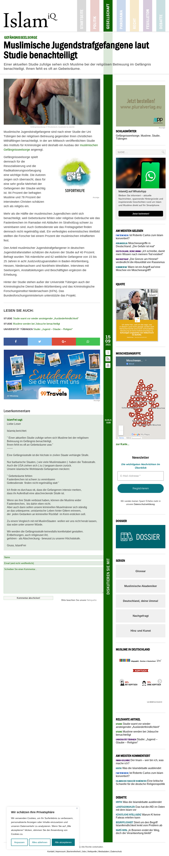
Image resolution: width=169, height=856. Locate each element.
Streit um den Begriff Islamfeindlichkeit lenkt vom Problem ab (139, 824)
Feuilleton (147, 16)
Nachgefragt (141, 615)
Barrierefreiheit (73, 851)
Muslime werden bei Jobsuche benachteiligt (32, 323)
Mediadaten (103, 851)
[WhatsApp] (88, 342)
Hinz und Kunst (141, 630)
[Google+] (64, 342)
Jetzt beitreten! (140, 213)
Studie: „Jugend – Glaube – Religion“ (38, 329)
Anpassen (19, 842)
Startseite (81, 16)
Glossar (140, 571)
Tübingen (121, 138)
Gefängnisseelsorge (127, 135)
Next (158, 680)
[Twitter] (40, 342)
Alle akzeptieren (63, 842)
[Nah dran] (77, 808)
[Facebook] (16, 342)
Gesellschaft (108, 16)
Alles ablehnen (39, 842)
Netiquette (92, 600)
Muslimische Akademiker (140, 586)
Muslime (146, 135)
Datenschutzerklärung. (144, 504)
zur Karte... (122, 444)
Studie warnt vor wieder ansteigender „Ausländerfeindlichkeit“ (41, 318)
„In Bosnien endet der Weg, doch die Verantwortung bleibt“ (138, 832)
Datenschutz (116, 851)
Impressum (61, 851)
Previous (120, 680)
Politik (94, 16)
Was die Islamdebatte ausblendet (138, 768)
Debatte (160, 16)
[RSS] (108, 359)
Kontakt (50, 851)
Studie (156, 135)
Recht (134, 16)
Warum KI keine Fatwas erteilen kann (138, 816)
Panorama (121, 16)
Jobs (84, 851)
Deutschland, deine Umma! (140, 601)
